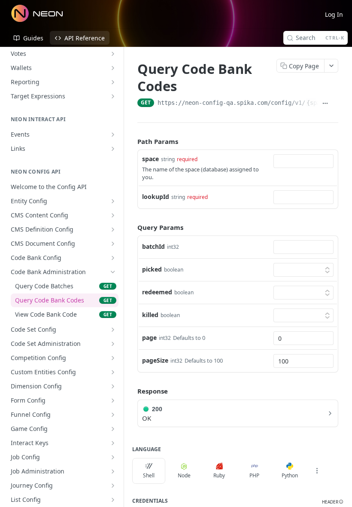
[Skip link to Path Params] (131, 141)
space (150, 159)
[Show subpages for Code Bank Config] (112, 257)
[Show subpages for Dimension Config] (112, 386)
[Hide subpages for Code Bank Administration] (112, 272)
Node (184, 475)
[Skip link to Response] (131, 391)
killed (150, 315)
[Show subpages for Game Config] (112, 428)
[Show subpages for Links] (112, 148)
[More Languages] (316, 470)
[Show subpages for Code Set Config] (112, 329)
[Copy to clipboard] (335, 103)
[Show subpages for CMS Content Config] (112, 215)
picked (152, 269)
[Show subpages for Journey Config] (112, 485)
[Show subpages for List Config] (112, 499)
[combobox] (303, 161)
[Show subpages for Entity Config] (112, 201)
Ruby (219, 475)
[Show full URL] (325, 103)
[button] (332, 502)
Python (290, 475)
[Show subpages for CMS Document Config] (112, 243)
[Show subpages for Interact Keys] (112, 443)
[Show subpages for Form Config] (112, 400)
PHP (254, 475)
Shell (149, 475)
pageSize (155, 360)
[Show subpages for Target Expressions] (112, 96)
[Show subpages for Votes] (112, 53)
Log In (334, 14)
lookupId (155, 196)
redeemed (157, 292)
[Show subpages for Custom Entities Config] (112, 372)
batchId (153, 246)
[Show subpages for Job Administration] (112, 471)
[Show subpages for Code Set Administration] (112, 343)
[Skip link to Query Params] (131, 227)
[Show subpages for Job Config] (112, 457)
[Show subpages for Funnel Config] (112, 414)
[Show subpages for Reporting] (112, 82)
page (149, 337)
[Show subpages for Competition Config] (112, 357)
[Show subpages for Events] (112, 134)
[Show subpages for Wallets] (112, 67)
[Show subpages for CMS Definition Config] (112, 229)
